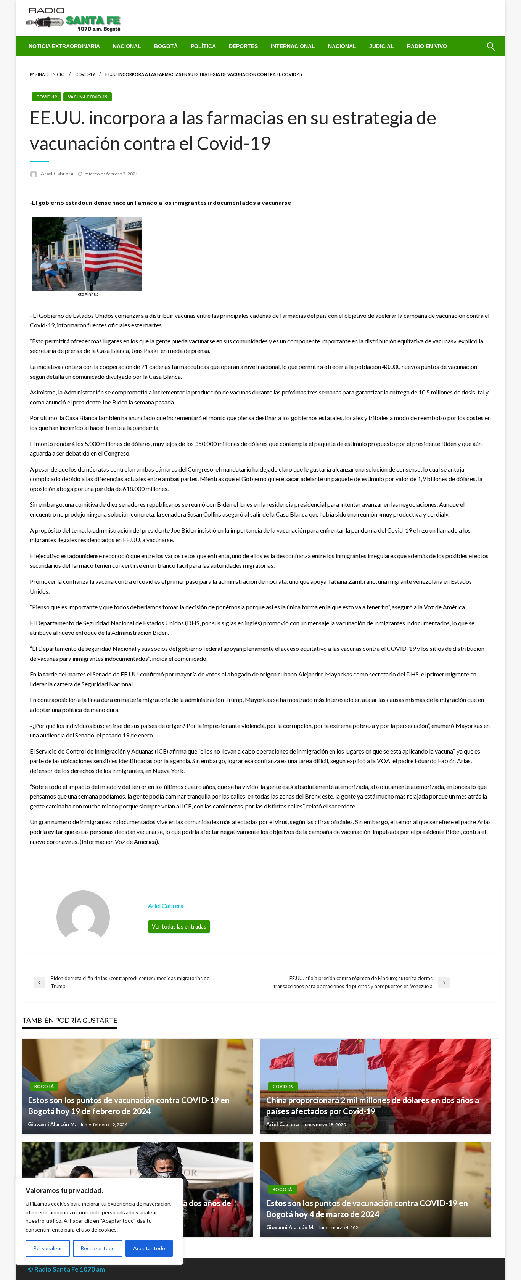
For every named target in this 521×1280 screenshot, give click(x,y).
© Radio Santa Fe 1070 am (66, 1269)
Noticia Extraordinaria (64, 46)
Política (203, 46)
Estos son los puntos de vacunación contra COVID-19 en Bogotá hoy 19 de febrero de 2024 (129, 1105)
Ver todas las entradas (179, 926)
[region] (99, 1221)
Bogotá (166, 46)
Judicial (381, 46)
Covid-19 (85, 74)
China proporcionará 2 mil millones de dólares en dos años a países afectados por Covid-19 (372, 1105)
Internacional (293, 46)
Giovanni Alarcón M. (52, 1124)
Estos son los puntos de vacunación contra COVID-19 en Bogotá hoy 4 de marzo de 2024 (367, 1208)
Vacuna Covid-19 (87, 96)
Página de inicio (47, 74)
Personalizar (47, 1248)
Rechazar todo (97, 1248)
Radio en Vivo (427, 46)
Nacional (127, 46)
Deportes (243, 46)
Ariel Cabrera (57, 174)
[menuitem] (64, 46)
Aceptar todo (149, 1248)
